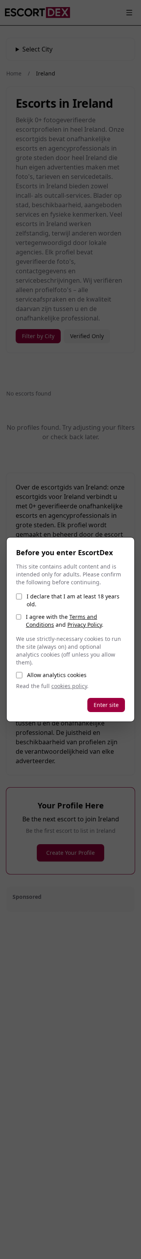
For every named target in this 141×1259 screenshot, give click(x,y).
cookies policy (69, 686)
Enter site (106, 705)
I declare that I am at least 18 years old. (73, 600)
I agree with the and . (64, 620)
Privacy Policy (84, 624)
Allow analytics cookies (57, 675)
